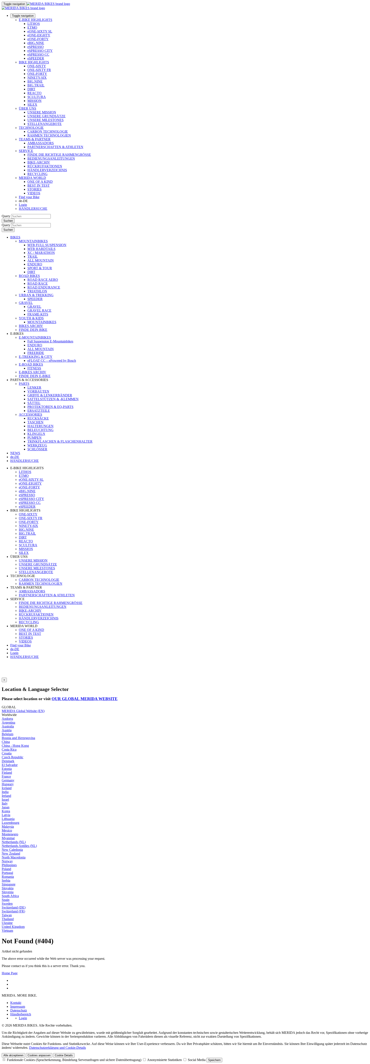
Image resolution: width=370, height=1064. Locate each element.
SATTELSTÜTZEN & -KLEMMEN (53, 399)
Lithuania (8, 819)
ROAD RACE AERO (42, 279)
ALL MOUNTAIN (40, 260)
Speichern (214, 1060)
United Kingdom (13, 927)
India (5, 792)
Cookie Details (64, 1055)
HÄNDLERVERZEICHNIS (47, 170)
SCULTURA (36, 97)
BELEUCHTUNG (40, 430)
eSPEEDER (35, 58)
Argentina (8, 722)
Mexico (7, 830)
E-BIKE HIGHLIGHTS (35, 20)
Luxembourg (10, 822)
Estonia (7, 769)
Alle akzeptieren (13, 1055)
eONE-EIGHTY (38, 35)
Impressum (17, 1006)
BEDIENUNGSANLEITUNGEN (51, 158)
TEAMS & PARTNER (35, 139)
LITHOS (33, 23)
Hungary (8, 784)
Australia (8, 726)
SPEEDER (35, 299)
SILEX (32, 104)
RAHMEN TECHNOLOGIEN (49, 135)
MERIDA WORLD (32, 178)
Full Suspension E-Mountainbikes (50, 341)
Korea (6, 811)
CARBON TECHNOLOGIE (47, 131)
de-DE (14, 649)
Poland (6, 869)
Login (23, 205)
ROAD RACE (37, 283)
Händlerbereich (20, 1014)
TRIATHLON (37, 291)
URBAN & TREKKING (36, 295)
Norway (7, 861)
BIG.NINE (35, 81)
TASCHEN (35, 422)
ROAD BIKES (29, 276)
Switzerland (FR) (13, 911)
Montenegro (10, 834)
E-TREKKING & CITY (35, 357)
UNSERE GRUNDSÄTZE (46, 116)
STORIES (34, 189)
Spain (5, 900)
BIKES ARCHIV (31, 326)
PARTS (24, 383)
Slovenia (7, 892)
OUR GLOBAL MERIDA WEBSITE (85, 698)
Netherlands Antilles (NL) (19, 846)
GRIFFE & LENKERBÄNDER (49, 395)
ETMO (32, 27)
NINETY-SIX (37, 77)
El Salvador (10, 765)
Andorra (7, 718)
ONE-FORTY (37, 74)
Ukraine (7, 923)
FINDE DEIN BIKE (33, 330)
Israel (5, 799)
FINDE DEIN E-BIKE (35, 376)
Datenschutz (18, 1010)
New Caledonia (12, 849)
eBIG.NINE (35, 43)
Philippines (9, 865)
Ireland (6, 796)
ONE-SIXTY (36, 66)
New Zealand (11, 853)
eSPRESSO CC (38, 54)
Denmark (8, 761)
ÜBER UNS (27, 108)
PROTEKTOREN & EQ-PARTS (50, 407)
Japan (5, 807)
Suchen (8, 220)
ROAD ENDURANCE (43, 287)
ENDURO (34, 264)
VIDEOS (33, 193)
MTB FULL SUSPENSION (46, 245)
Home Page (10, 973)
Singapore (8, 884)
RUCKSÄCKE (38, 418)
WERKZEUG (37, 445)
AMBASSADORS (40, 143)
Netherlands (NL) (14, 842)
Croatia (7, 753)
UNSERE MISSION (41, 112)
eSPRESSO (35, 47)
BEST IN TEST (38, 185)
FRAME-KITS (37, 314)
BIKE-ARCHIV (38, 162)
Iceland (7, 788)
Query (6, 216)
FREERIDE (35, 353)
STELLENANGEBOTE (44, 124)
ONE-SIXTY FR (39, 70)
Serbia (6, 880)
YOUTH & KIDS (31, 318)
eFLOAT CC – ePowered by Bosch (51, 360)
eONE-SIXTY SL (39, 31)
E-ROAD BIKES (31, 364)
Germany (8, 780)
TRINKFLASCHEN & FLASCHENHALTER (59, 441)
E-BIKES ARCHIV (32, 372)
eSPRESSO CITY (40, 50)
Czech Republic (12, 757)
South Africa (10, 896)
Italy (5, 803)
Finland (7, 772)
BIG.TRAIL (36, 85)
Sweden (7, 903)
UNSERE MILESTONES (45, 120)
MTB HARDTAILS (41, 249)
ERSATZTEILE (38, 410)
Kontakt (15, 1002)
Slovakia (7, 888)
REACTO (34, 93)
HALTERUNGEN (40, 426)
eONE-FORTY (38, 39)
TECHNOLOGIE (31, 127)
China (6, 742)
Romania (8, 876)
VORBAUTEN (38, 391)
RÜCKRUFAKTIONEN (44, 166)
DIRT (31, 89)
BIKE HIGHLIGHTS (34, 62)
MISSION (34, 101)
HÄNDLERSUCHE (33, 208)
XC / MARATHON (41, 252)
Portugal (7, 873)
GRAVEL (26, 303)
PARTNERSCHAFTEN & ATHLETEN (55, 147)
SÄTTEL (33, 403)
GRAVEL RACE (39, 310)
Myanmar (8, 838)
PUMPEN (34, 437)
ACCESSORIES (30, 414)
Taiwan (7, 915)
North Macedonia (13, 857)
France (6, 776)
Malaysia (8, 826)
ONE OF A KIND (40, 181)
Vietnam (7, 930)
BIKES (15, 237)
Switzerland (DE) (13, 907)
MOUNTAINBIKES (33, 241)
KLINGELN (36, 434)
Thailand (8, 919)
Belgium (7, 734)
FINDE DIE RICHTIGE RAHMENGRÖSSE (59, 154)
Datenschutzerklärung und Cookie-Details (57, 1047)
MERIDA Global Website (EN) (23, 711)
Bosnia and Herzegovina (18, 738)
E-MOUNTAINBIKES (35, 337)
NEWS (15, 453)
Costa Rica (9, 749)
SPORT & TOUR (39, 268)
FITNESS (34, 368)
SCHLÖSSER (37, 449)
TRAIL (32, 256)
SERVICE (26, 151)
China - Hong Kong (15, 745)
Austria (7, 730)
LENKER (34, 387)
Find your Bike (29, 197)
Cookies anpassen (39, 1055)
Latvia (6, 815)
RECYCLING (37, 174)
